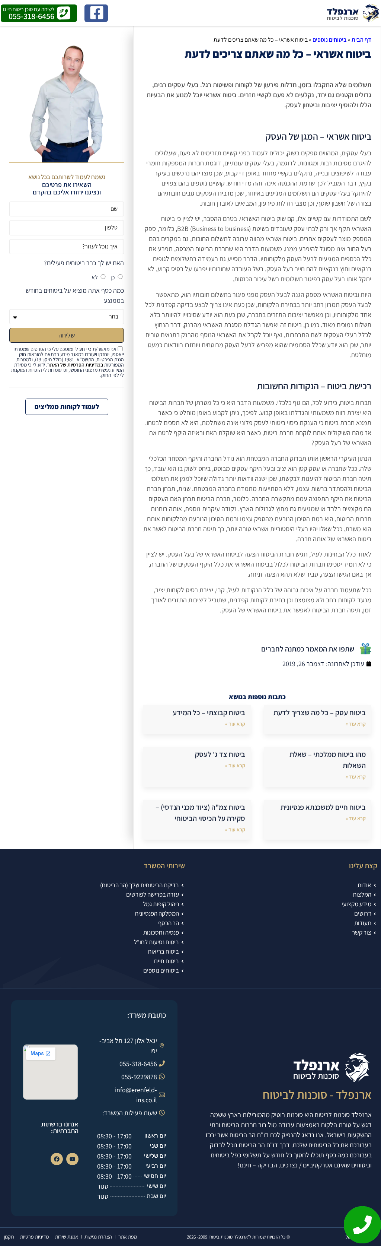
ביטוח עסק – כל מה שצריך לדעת (319, 712)
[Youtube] (72, 1159)
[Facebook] (57, 1159)
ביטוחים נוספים (330, 40)
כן (113, 277)
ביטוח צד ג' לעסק (220, 754)
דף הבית (361, 40)
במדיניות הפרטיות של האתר (75, 364)
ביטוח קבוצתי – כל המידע (209, 712)
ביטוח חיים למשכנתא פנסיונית (323, 807)
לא (95, 277)
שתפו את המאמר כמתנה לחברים (307, 649)
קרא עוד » (356, 723)
